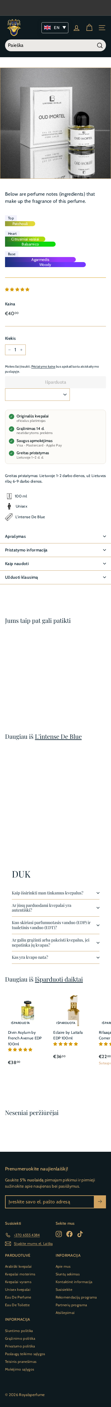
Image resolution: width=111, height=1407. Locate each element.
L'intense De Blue (58, 736)
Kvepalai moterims (20, 1274)
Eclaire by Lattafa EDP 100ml (68, 1035)
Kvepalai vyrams (18, 1282)
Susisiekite (64, 1289)
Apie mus (63, 1266)
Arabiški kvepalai (18, 1266)
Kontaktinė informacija (74, 1282)
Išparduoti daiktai (59, 979)
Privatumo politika (20, 1346)
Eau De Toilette (17, 1305)
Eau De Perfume (18, 1297)
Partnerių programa (71, 1305)
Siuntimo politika (19, 1330)
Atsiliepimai (65, 1312)
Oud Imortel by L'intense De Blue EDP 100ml (23, 679)
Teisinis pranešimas (20, 1361)
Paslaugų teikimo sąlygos (25, 1354)
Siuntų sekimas (68, 1274)
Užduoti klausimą (21, 577)
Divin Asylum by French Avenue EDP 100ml (25, 1038)
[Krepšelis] (89, 27)
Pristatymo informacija (26, 550)
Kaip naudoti (17, 563)
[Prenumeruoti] (100, 1202)
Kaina (10, 304)
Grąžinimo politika (20, 1338)
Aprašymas (15, 536)
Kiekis (10, 338)
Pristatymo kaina (43, 366)
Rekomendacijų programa (76, 1297)
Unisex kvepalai (17, 1289)
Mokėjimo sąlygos (19, 1369)
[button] (17, 289)
